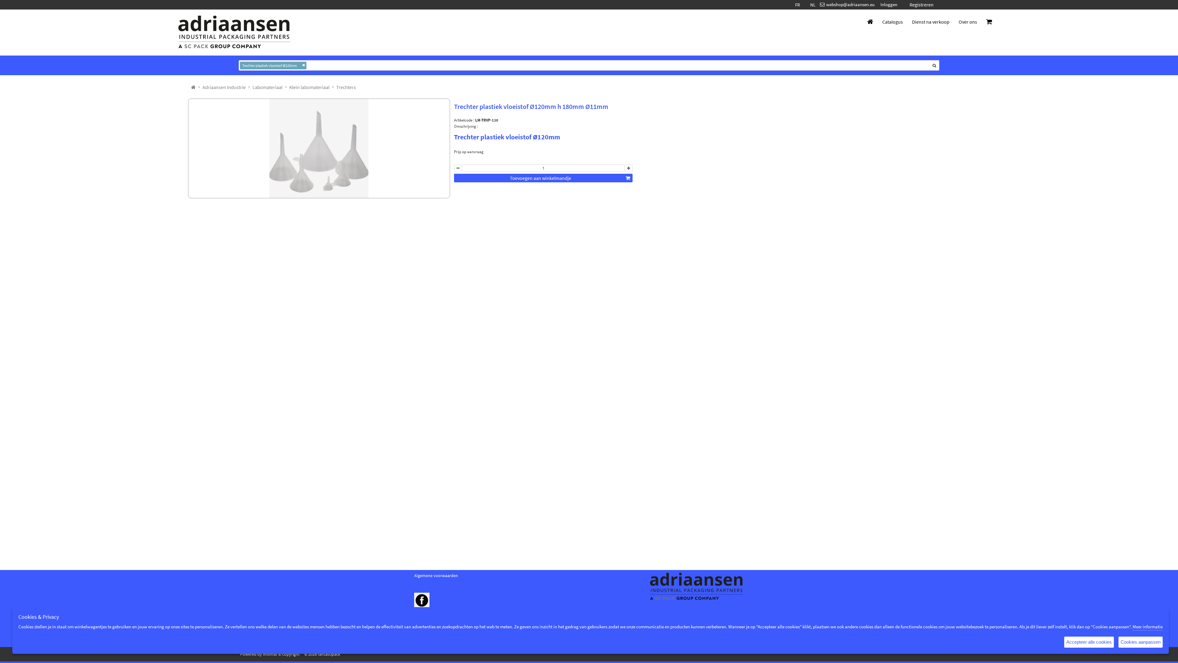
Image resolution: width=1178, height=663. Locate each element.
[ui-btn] (458, 169)
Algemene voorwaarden (436, 575)
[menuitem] (224, 87)
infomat (270, 654)
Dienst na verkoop (930, 22)
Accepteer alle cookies (1089, 642)
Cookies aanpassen (1141, 642)
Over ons (968, 22)
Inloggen (888, 4)
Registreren (922, 5)
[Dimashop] (234, 32)
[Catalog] (193, 87)
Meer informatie (1148, 627)
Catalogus (892, 22)
